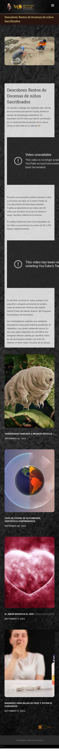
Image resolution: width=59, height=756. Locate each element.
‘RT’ (39, 125)
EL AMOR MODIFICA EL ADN (19, 614)
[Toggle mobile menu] (52, 5)
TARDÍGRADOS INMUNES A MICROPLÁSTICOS (28, 433)
